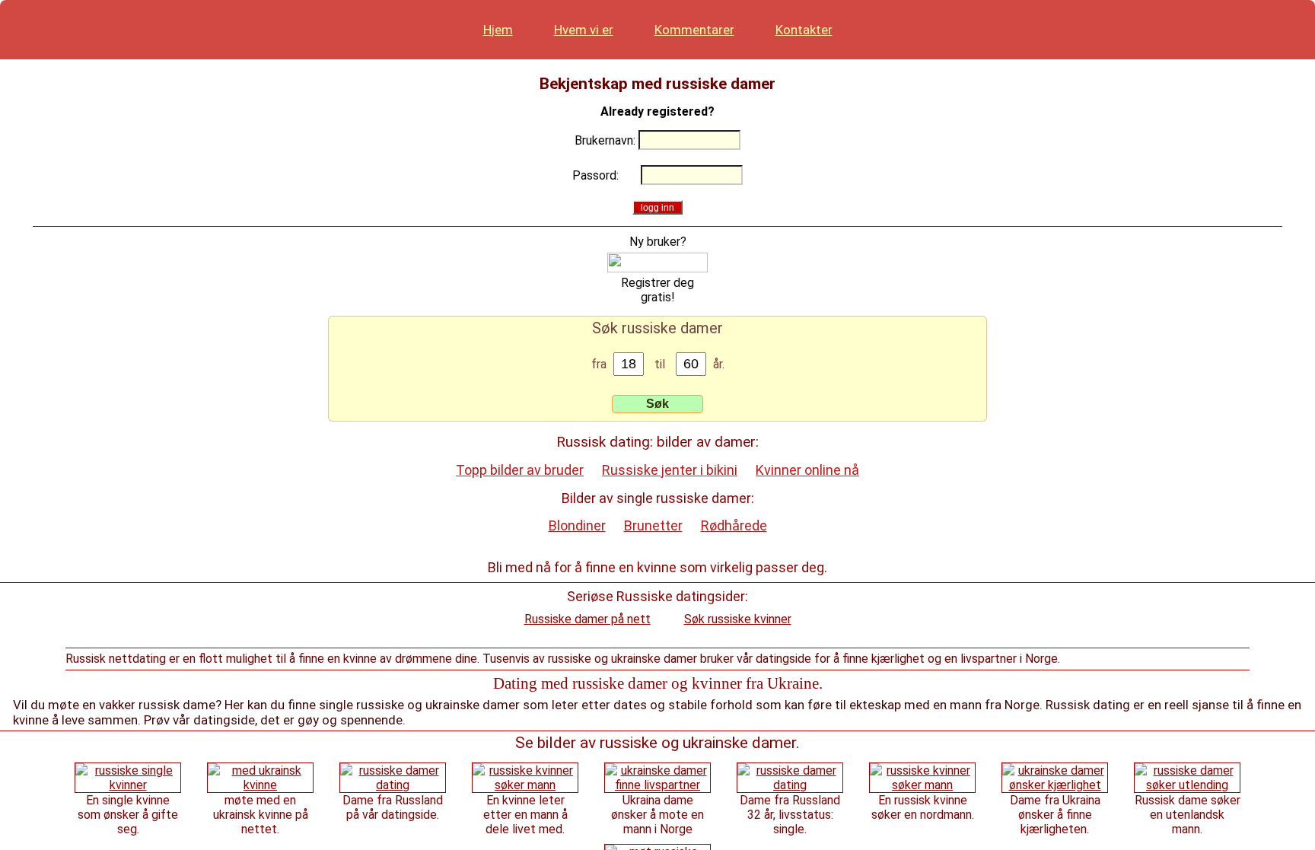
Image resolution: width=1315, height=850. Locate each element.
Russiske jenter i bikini (669, 470)
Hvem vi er (583, 29)
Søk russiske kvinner (737, 619)
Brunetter (653, 525)
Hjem (498, 29)
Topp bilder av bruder (520, 470)
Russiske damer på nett (587, 619)
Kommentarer (694, 29)
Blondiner (577, 525)
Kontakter (804, 29)
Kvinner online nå (807, 470)
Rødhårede (734, 525)
